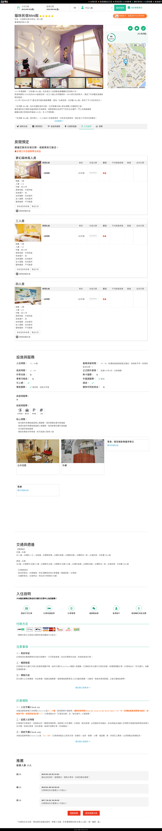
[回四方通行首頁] (4, 2)
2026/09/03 (93, 173)
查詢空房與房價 (23, 206)
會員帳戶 (158, 2)
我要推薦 (74, 813)
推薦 (101, 126)
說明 (87, 126)
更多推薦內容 (91, 813)
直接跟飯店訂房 (106, 2)
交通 (72, 126)
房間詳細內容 (24, 211)
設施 (55, 126)
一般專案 (46, 173)
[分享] (130, 28)
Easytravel (84, 829)
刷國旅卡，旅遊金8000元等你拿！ (132, 16)
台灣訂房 (93, 2)
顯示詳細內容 (113, 445)
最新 (24, 126)
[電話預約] (143, 28)
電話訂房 (35, 206)
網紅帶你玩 (138, 2)
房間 (39, 126)
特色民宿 (118, 2)
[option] (37, 451)
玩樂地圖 (148, 2)
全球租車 (127, 2)
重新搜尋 (120, 8)
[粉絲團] (136, 28)
